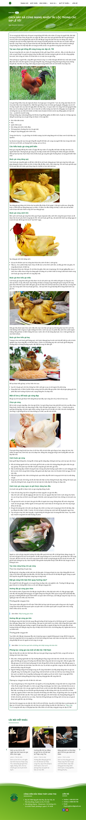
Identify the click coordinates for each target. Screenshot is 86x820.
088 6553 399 (74, 799)
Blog (17, 12)
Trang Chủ (24, 3)
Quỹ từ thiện (64, 3)
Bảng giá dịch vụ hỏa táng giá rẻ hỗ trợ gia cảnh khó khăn (66, 752)
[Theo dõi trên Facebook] (63, 810)
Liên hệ (74, 3)
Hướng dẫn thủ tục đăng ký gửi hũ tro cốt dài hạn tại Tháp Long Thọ (42, 752)
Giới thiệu (34, 3)
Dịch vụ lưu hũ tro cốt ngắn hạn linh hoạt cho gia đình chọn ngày (19, 752)
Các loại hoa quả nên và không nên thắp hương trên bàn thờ (38, 645)
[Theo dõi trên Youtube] (67, 810)
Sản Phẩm (43, 3)
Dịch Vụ (53, 3)
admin (12, 757)
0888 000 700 (74, 802)
